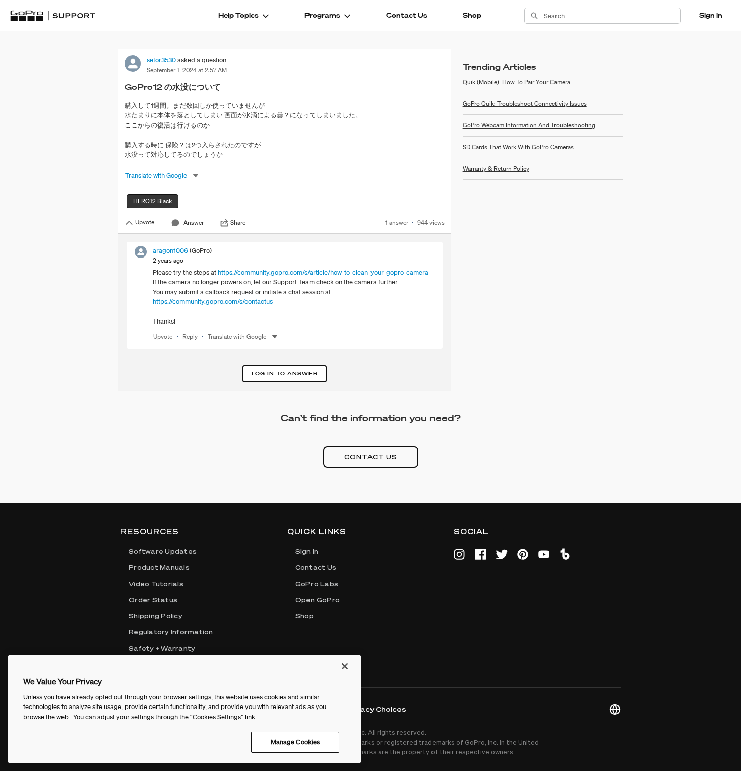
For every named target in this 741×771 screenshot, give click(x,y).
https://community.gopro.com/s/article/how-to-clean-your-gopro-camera (323, 272)
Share (237, 223)
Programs (322, 15)
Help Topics (238, 15)
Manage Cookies (295, 742)
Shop (472, 15)
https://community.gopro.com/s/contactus (213, 301)
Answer (193, 222)
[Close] (345, 666)
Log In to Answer (285, 373)
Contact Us (406, 15)
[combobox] (612, 15)
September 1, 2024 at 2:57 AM (187, 70)
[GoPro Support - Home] (52, 15)
